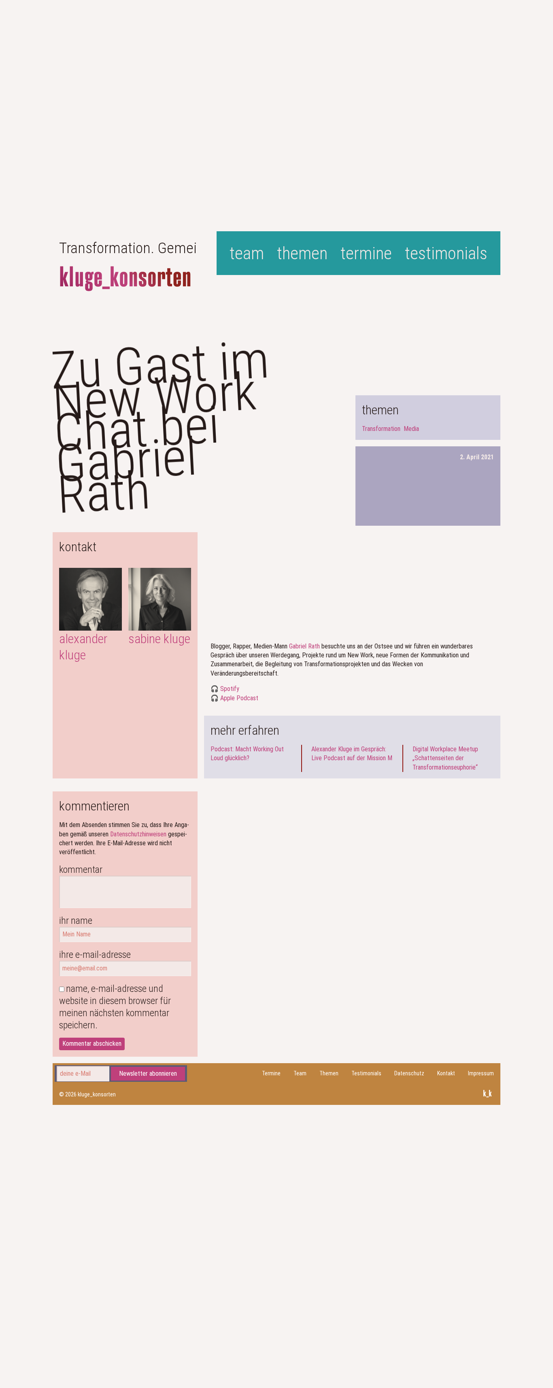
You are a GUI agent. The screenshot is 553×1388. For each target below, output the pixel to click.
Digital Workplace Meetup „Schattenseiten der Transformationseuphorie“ (445, 758)
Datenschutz (409, 1073)
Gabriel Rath (304, 646)
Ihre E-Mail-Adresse (95, 954)
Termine (366, 253)
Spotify (229, 689)
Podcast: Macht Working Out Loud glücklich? (247, 753)
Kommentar (80, 869)
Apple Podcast (239, 698)
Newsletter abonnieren (148, 1073)
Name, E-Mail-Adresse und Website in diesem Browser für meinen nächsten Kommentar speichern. (115, 1007)
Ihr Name (75, 920)
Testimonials (446, 253)
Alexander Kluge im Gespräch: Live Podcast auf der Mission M (351, 753)
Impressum (481, 1073)
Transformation (381, 429)
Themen (302, 253)
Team (247, 253)
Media (411, 429)
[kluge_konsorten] (125, 279)
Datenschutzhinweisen (138, 834)
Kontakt (446, 1073)
